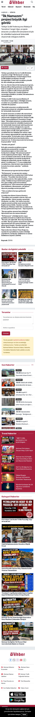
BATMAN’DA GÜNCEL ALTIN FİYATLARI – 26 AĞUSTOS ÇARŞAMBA (25, 301)
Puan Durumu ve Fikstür (7, 682)
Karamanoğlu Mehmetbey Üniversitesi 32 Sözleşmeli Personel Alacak (9, 283)
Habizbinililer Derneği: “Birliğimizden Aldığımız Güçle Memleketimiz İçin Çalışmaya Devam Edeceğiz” (24, 413)
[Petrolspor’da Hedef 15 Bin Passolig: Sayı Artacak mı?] (9, 257)
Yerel (3, 7)
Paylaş (6, 67)
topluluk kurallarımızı (19, 340)
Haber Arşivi (24, 688)
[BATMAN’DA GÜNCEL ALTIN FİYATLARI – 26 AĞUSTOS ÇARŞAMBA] (25, 294)
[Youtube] (21, 660)
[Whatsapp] (24, 660)
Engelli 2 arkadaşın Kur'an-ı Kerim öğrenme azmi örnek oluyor (24, 394)
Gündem (19, 379)
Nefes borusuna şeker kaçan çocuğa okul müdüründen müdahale (24, 403)
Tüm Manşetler (25, 681)
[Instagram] (17, 660)
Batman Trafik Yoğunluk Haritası (23, 675)
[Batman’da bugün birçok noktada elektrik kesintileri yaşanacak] (9, 294)
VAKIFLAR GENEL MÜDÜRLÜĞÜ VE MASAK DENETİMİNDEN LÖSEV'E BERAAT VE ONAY (24, 384)
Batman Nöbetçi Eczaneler (7, 668)
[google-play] (17, 700)
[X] (14, 660)
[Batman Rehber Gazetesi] (16, 2)
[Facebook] (10, 660)
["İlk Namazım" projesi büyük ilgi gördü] (17, 55)
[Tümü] (32, 365)
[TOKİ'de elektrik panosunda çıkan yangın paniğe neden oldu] (25, 273)
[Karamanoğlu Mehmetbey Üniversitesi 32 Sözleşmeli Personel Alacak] (9, 273)
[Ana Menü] (2, 2)
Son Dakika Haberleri (9, 688)
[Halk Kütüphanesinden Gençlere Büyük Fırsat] (25, 257)
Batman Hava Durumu (23, 668)
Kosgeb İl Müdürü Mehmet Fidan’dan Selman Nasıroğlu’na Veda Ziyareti (22, 423)
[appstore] (17, 694)
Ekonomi (27, 7)
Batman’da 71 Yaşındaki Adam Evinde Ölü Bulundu (24, 374)
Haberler (4, 12)
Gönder (6, 333)
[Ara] (32, 2)
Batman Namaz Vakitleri (7, 675)
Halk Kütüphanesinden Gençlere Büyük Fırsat (25, 264)
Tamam (24, 714)
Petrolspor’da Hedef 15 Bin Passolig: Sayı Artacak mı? (9, 264)
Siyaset (18, 7)
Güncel (10, 7)
